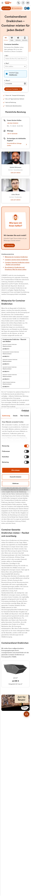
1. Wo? (6, 55)
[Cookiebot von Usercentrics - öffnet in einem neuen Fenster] (22, 411)
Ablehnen (15, 483)
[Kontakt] (18, 3)
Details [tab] (15, 415)
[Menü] (2, 3)
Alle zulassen (15, 470)
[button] (28, 3)
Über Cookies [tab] (24, 415)
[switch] (26, 451)
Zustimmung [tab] (6, 415)
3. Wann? (7, 80)
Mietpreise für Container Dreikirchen (16, 257)
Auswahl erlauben (15, 477)
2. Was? (6, 63)
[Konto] (23, 3)
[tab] (6, 39)
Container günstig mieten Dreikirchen (16, 259)
